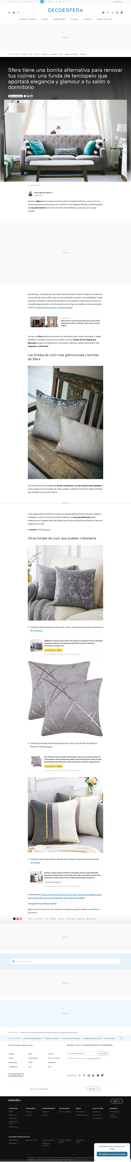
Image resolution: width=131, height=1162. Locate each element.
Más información (82, 1160)
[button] (44, 192)
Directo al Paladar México (65, 1141)
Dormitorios (92, 919)
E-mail (31, 96)
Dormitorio (39, 919)
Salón (47, 919)
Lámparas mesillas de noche (92, 1038)
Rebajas (44, 54)
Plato (60, 54)
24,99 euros (47, 746)
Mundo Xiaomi (14, 1127)
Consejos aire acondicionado (71, 1038)
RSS (93, 1075)
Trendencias (97, 1111)
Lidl (31, 54)
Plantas (11, 1054)
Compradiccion (98, 1118)
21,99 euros (38, 630)
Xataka (11, 1111)
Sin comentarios (16, 96)
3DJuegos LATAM (32, 1140)
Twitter (112, 12)
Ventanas (83, 54)
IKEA (30, 1062)
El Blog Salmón (115, 1111)
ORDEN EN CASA (104, 19)
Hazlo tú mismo (54, 1058)
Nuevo (13, 12)
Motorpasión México (80, 1141)
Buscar (18, 12)
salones (82, 919)
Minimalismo (33, 1058)
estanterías (13, 1062)
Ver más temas (15, 1075)
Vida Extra (29, 1115)
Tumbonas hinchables (52, 1038)
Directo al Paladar (65, 1111)
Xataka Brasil (13, 1143)
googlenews (121, 12)
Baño (30, 1054)
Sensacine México (48, 1140)
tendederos (13, 1067)
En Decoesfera (66, 318)
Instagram (117, 12)
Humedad (53, 54)
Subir (115, 1101)
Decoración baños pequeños (33, 1038)
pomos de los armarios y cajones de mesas (54, 307)
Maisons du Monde (71, 54)
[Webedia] (14, 1100)
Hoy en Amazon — (53, 650)
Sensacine (45, 1111)
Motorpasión (80, 1111)
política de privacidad (94, 1058)
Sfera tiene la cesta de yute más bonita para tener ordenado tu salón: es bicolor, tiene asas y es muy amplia (80, 323)
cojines (62, 919)
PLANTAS (87, 19)
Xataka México (13, 1140)
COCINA (74, 19)
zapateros (52, 1062)
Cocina (37, 54)
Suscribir (103, 1053)
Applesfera (12, 1118)
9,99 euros (45, 529)
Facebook (108, 12)
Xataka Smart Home (13, 1122)
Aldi (49, 1067)
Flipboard (28, 96)
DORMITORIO (59, 19)
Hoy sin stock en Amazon (53, 882)
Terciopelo (72, 919)
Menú (9, 12)
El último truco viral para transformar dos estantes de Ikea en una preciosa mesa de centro (49, 1032)
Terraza (24, 54)
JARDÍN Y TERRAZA (27, 19)
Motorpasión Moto (82, 1115)
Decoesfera (97, 1115)
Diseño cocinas (109, 1038)
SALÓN (45, 19)
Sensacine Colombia (45, 1144)
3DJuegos (29, 1111)
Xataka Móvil (13, 1115)
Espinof (44, 1115)
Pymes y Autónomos (113, 1116)
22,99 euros (35, 862)
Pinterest (103, 12)
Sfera (54, 919)
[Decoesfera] (65, 9)
